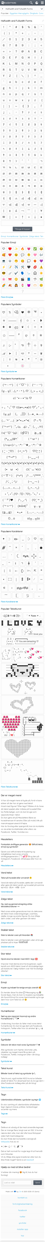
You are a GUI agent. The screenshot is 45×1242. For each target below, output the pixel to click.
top (22, 1235)
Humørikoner (13, 236)
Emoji (3, 236)
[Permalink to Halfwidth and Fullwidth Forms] (43, 21)
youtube (22, 1223)
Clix (20, 1191)
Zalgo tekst (34, 236)
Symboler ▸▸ (6, 1061)
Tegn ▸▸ (4, 1113)
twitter (22, 1216)
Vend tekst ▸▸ (7, 892)
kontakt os (22, 1197)
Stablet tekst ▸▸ (7, 946)
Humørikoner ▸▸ (8, 1032)
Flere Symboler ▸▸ (9, 371)
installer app (22, 1229)
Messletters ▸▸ (7, 865)
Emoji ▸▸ (4, 1004)
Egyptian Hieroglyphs (19, 13)
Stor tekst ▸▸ (6, 975)
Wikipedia (5, 1141)
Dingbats (34, 13)
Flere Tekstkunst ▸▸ (9, 787)
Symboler (24, 236)
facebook (22, 1210)
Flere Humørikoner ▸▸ (10, 524)
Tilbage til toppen (22, 229)
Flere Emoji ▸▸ (7, 297)
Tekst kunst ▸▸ (7, 1087)
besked (30, 1160)
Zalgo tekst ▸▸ (7, 923)
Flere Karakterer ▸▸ (9, 601)
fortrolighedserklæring (22, 1204)
